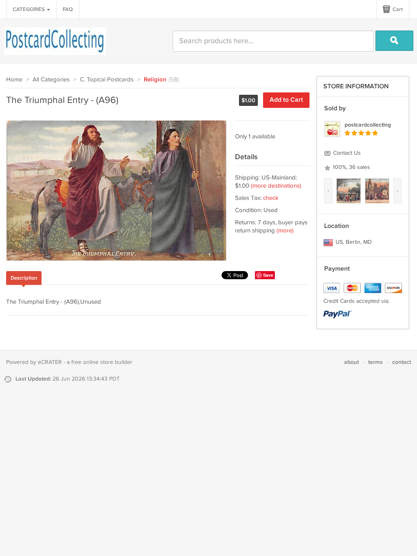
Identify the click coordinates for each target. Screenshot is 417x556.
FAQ (68, 9)
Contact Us (346, 153)
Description (24, 278)
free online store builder (101, 362)
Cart (397, 9)
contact (401, 362)
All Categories (51, 79)
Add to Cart (286, 100)
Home (14, 79)
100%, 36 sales (350, 167)
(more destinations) (276, 185)
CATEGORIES (29, 9)
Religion (155, 79)
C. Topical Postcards (107, 79)
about (351, 362)
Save (268, 275)
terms (375, 362)
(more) (285, 230)
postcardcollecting (368, 124)
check (271, 198)
